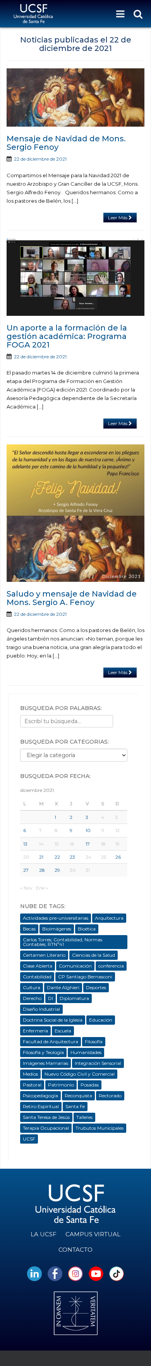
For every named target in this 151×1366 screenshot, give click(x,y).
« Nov (26, 888)
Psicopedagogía (40, 1095)
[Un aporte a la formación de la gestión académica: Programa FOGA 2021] (75, 276)
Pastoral (32, 1085)
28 (42, 870)
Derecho (32, 998)
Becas (29, 929)
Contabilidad (37, 977)
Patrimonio (61, 1085)
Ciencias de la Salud (93, 955)
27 (26, 870)
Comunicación (75, 966)
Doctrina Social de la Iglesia (52, 1020)
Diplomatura (74, 998)
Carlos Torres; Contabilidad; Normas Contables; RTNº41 (62, 942)
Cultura (31, 987)
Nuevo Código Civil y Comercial (80, 1074)
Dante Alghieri (63, 987)
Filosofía (94, 1041)
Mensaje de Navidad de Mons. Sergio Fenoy (66, 143)
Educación (100, 1020)
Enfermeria (35, 1031)
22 (57, 857)
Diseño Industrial (41, 1009)
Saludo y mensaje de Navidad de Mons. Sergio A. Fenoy (72, 598)
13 (25, 844)
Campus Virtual (92, 1234)
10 (88, 830)
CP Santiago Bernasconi (85, 977)
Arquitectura (109, 918)
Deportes (96, 987)
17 (88, 844)
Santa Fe (75, 1106)
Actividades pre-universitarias (55, 918)
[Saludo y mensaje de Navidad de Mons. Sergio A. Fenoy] (75, 513)
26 (118, 857)
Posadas (90, 1085)
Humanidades (85, 1052)
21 (41, 857)
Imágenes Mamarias (45, 1063)
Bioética (87, 929)
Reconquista (78, 1095)
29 (57, 870)
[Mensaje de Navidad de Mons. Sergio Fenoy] (75, 97)
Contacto (75, 1249)
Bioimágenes (56, 929)
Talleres (84, 1117)
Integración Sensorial (98, 1063)
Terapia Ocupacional (46, 1128)
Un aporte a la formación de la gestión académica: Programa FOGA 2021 (67, 336)
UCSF (29, 1139)
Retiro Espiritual (41, 1106)
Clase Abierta (37, 966)
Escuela (63, 1031)
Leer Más (118, 217)
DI (50, 998)
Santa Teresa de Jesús (46, 1117)
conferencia (111, 966)
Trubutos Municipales (100, 1128)
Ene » (42, 888)
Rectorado (110, 1095)
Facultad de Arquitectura (50, 1041)
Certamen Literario (44, 955)
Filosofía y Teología (43, 1052)
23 (72, 857)
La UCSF (44, 1234)
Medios (30, 1074)
